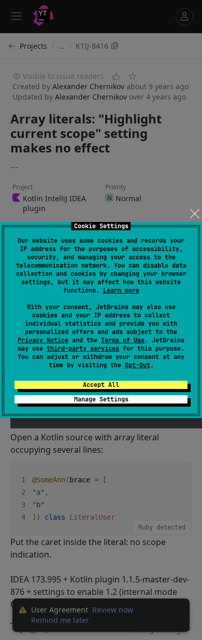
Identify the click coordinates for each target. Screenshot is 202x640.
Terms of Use (123, 340)
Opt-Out (137, 365)
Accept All (101, 385)
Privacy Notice (43, 340)
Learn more (121, 290)
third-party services (83, 348)
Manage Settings (101, 399)
